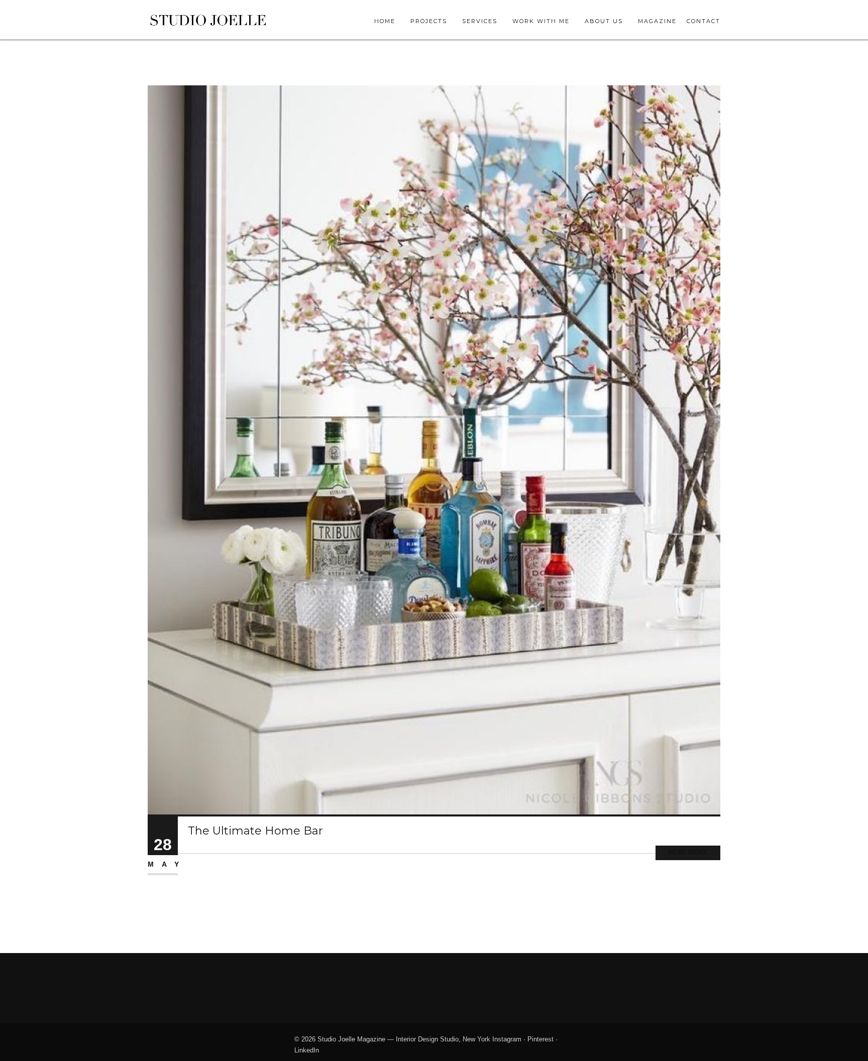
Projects (428, 21)
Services (479, 21)
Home (384, 21)
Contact (703, 21)
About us (604, 21)
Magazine (657, 21)
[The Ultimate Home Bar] (434, 449)
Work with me (541, 21)
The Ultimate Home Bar (255, 831)
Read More (688, 852)
